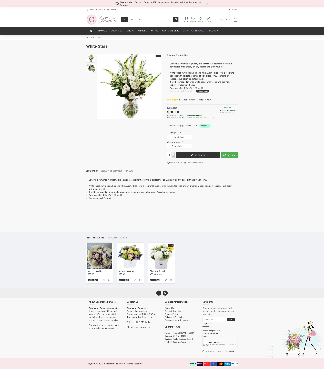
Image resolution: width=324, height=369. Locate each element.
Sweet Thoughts (95, 271)
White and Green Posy (159, 271)
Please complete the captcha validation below (211, 333)
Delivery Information (112, 171)
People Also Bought (117, 238)
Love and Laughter (126, 271)
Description (92, 171)
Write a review (204, 100)
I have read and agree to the (220, 351)
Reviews (129, 171)
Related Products (95, 238)
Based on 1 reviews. (187, 100)
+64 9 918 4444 (142, 322)
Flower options (173, 133)
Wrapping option (174, 142)
